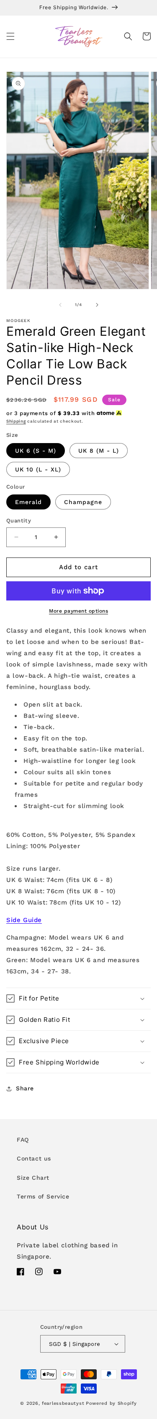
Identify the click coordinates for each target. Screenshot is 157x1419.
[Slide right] (97, 305)
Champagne (83, 502)
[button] (10, 36)
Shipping (16, 421)
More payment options (78, 611)
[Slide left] (60, 305)
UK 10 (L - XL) (38, 469)
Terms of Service (43, 1196)
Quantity (18, 520)
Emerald (28, 502)
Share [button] (25, 1088)
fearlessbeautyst (63, 1403)
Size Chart (33, 1177)
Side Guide (24, 920)
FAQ (23, 1139)
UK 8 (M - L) (98, 450)
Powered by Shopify (111, 1403)
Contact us (34, 1158)
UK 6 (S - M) (35, 450)
